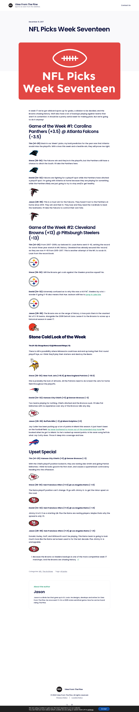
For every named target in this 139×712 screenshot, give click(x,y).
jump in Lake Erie (93, 294)
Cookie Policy (77, 698)
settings (90, 710)
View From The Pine (26, 4)
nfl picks (63, 571)
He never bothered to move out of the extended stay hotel (75, 429)
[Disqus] (69, 641)
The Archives (47, 571)
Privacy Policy (61, 698)
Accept (104, 709)
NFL (40, 571)
